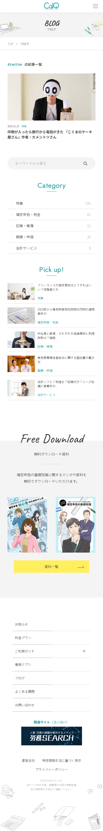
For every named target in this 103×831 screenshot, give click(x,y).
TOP (11, 44)
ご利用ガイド (24, 651)
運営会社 (28, 760)
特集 (24, 126)
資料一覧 (51, 566)
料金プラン (23, 637)
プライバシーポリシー (51, 769)
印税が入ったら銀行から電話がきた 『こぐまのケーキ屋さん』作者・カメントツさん (50, 134)
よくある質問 (24, 691)
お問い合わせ (24, 705)
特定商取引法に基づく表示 (61, 760)
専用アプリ (23, 664)
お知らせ (21, 624)
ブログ (20, 678)
